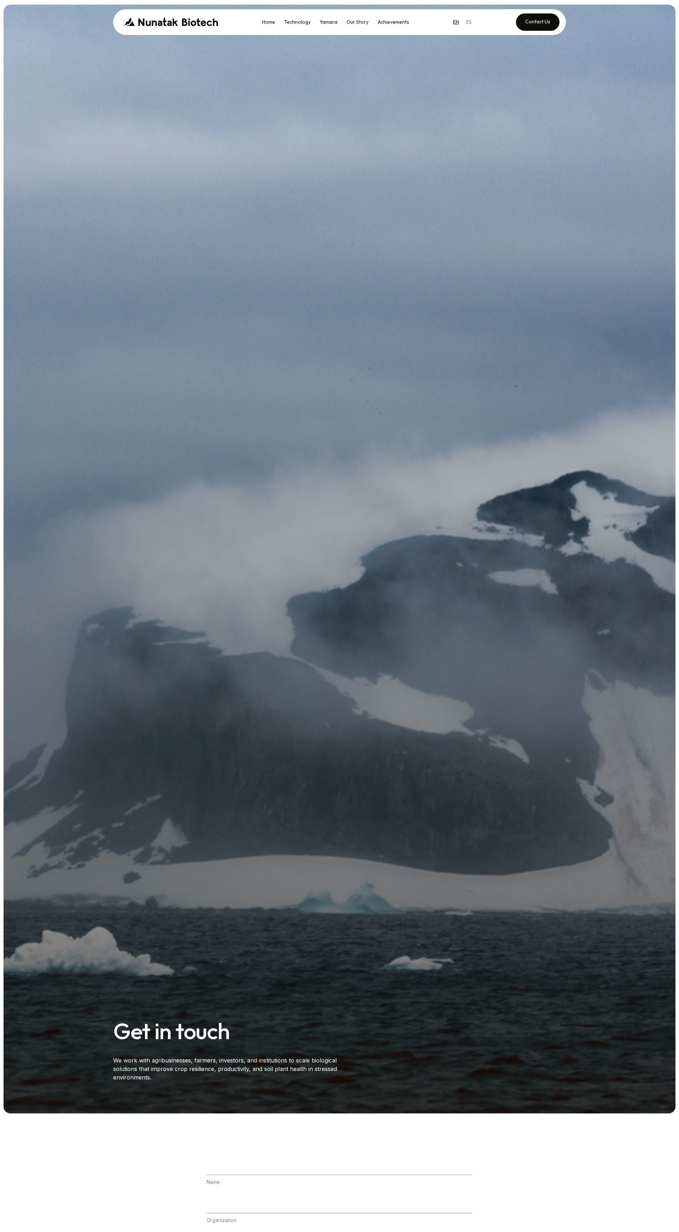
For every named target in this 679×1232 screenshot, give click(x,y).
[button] (328, 21)
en (456, 22)
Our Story (357, 22)
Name (213, 1182)
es (469, 22)
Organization (221, 1220)
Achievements (393, 22)
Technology (297, 22)
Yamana (328, 22)
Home (268, 22)
